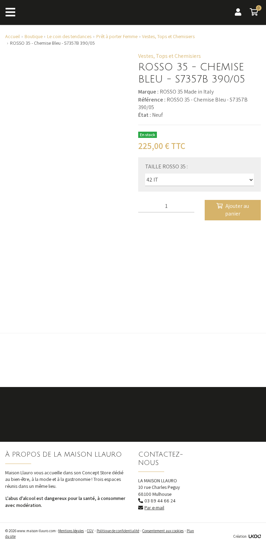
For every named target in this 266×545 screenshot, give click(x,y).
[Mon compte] (238, 12)
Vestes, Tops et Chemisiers (169, 56)
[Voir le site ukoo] (255, 536)
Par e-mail (154, 507)
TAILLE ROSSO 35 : (166, 166)
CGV (90, 530)
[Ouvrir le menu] (10, 12)
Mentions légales (71, 530)
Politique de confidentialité (118, 530)
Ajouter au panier (237, 209)
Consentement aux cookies (163, 530)
